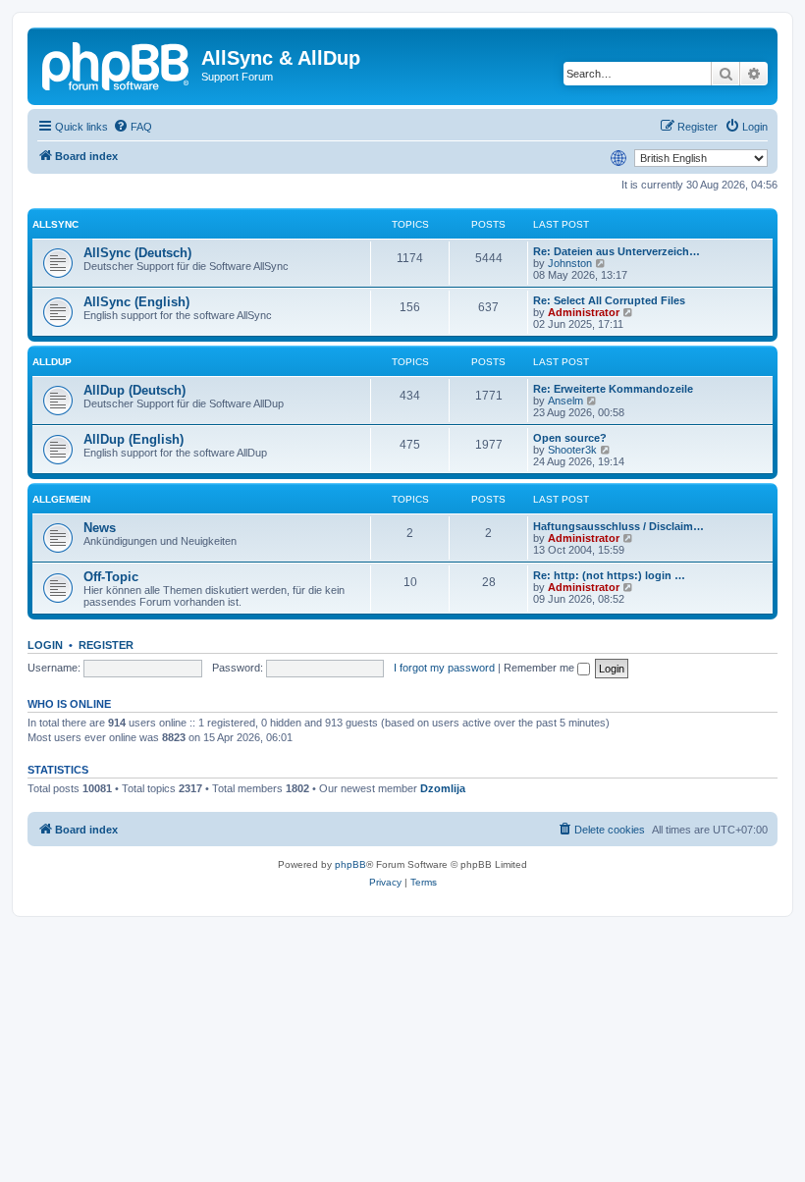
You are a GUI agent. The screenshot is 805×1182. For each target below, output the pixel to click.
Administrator (583, 312)
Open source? (570, 438)
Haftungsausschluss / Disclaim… (618, 526)
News (99, 527)
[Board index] (116, 63)
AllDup (52, 361)
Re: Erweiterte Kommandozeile (613, 389)
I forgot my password (444, 667)
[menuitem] (132, 126)
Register (106, 645)
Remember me (540, 667)
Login (45, 645)
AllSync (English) (136, 302)
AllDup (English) (133, 439)
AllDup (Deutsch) (134, 390)
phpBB (350, 864)
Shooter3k (572, 450)
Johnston (570, 263)
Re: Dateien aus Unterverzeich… (616, 251)
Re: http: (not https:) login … (609, 575)
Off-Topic (110, 576)
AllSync (55, 224)
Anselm (565, 400)
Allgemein (61, 499)
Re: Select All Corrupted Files (609, 300)
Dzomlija (442, 788)
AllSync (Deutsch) (137, 252)
